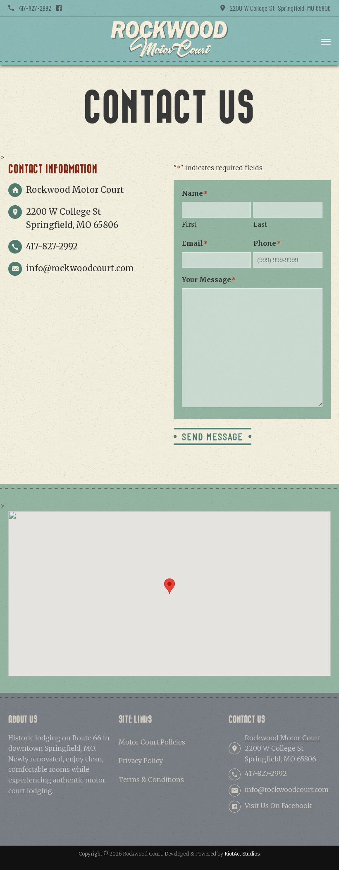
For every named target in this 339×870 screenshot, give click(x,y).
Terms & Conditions (151, 779)
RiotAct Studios (242, 854)
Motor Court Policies (152, 742)
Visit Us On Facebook (278, 805)
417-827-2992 (32, 7)
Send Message (212, 436)
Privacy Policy (141, 760)
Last (260, 224)
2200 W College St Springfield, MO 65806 (278, 7)
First (189, 224)
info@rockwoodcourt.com (80, 268)
